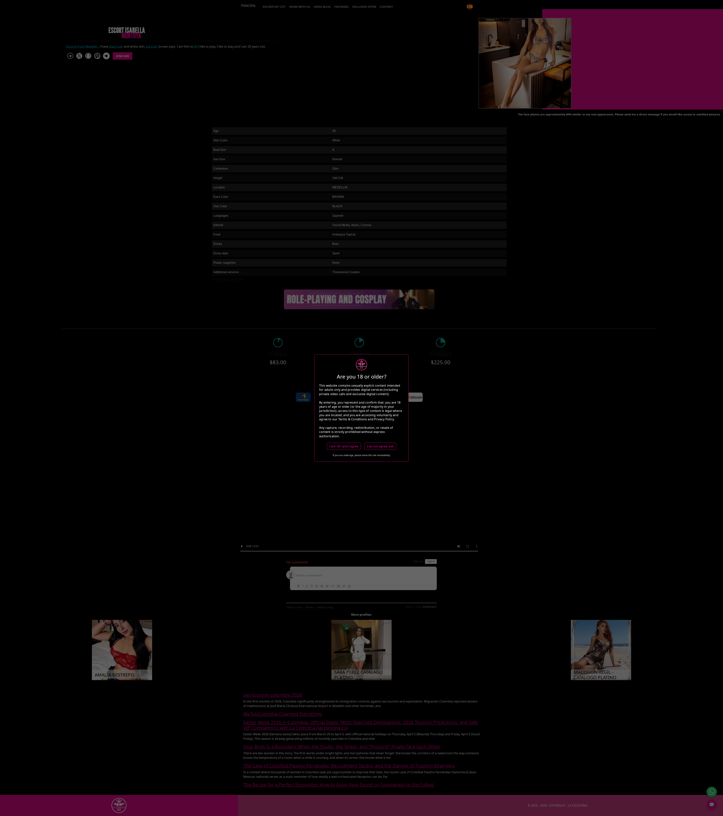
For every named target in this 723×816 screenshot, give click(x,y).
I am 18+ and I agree (343, 446)
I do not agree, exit (380, 446)
